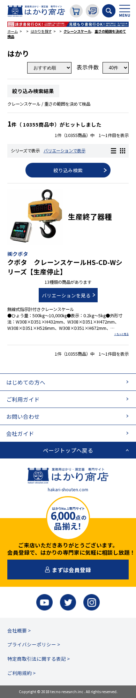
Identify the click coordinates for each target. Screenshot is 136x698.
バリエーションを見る (66, 295)
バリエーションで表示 (64, 150)
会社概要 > (19, 630)
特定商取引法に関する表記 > (38, 658)
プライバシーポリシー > (33, 644)
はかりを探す (41, 31)
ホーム (12, 31)
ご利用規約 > (21, 672)
